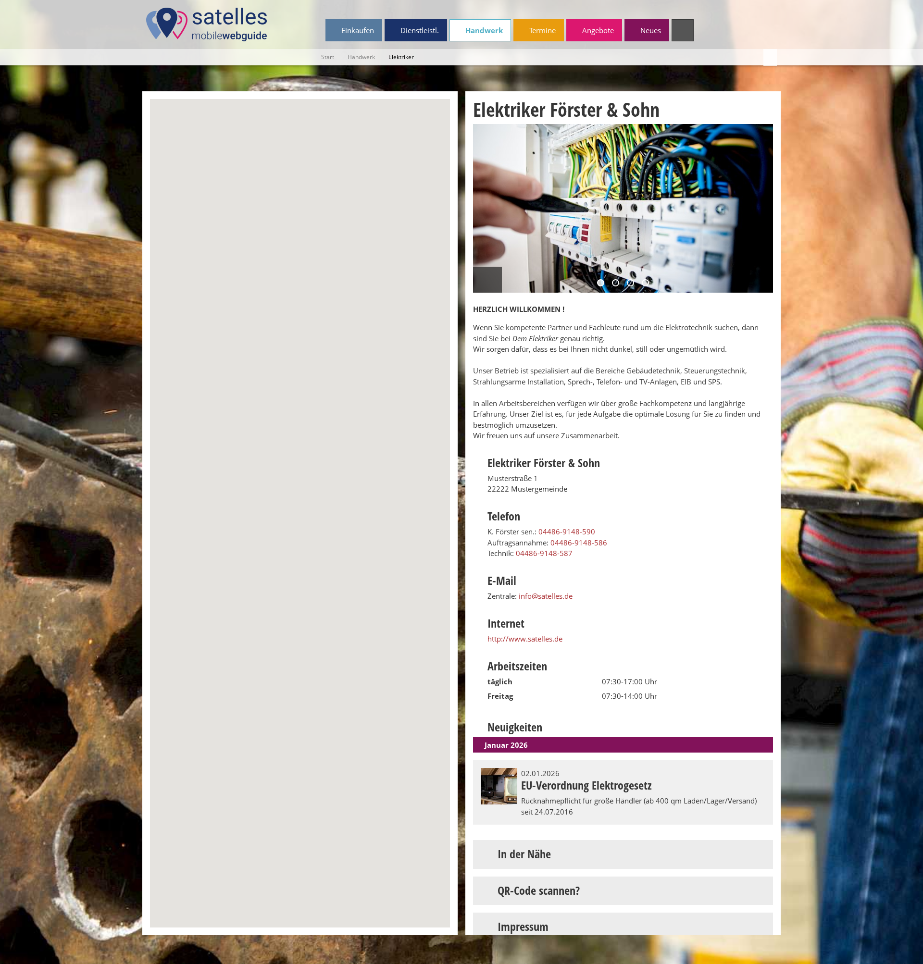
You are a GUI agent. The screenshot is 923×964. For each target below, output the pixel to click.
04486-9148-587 (544, 553)
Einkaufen (356, 30)
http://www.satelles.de (524, 638)
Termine (541, 30)
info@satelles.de (546, 596)
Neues (649, 30)
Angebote (597, 30)
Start (327, 57)
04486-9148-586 (578, 542)
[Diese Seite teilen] (770, 57)
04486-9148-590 (566, 531)
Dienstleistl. (419, 30)
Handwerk (483, 30)
